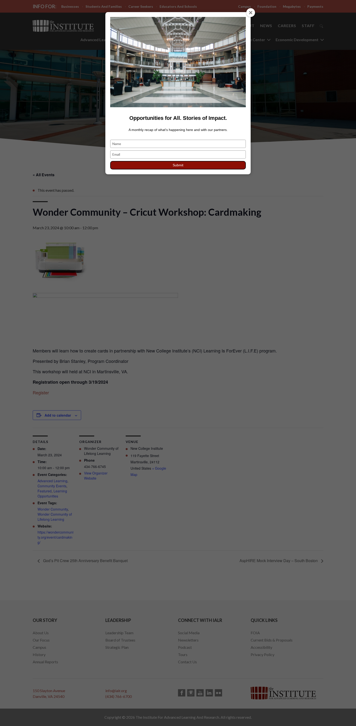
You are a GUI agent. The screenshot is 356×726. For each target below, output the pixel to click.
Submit (178, 165)
